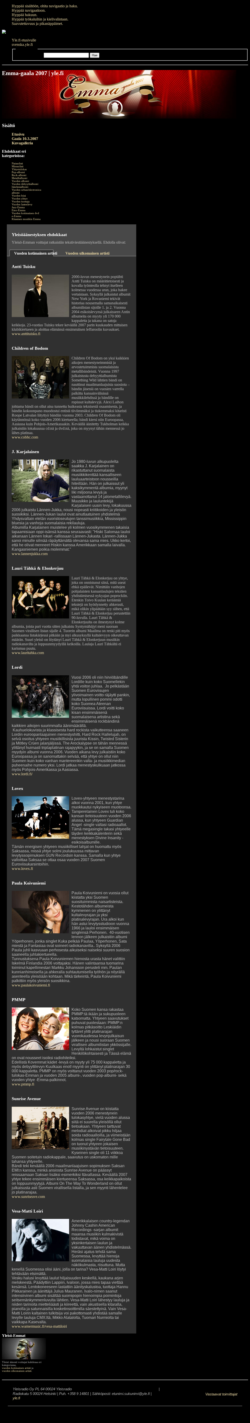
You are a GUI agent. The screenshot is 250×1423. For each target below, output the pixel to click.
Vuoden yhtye (20, 198)
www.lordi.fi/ (22, 774)
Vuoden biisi (19, 195)
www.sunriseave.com (28, 1196)
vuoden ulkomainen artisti (16, 1370)
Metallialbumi (19, 178)
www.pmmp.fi (23, 1084)
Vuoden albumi (20, 180)
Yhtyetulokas (19, 169)
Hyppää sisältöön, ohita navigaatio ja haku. (45, 6)
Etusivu (18, 134)
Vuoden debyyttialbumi (25, 183)
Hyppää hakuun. (24, 15)
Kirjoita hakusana (29, 55)
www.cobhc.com (25, 437)
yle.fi (16, 1398)
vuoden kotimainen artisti (16, 1367)
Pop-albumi (18, 172)
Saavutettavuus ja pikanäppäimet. (37, 23)
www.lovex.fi (22, 868)
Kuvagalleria (22, 143)
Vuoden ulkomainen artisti (87, 253)
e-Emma (16, 216)
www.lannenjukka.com (30, 554)
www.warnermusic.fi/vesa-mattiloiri (39, 1326)
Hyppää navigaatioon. (29, 10)
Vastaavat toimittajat (221, 1394)
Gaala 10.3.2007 (25, 139)
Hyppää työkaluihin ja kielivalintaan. (40, 19)
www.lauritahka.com (28, 653)
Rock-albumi (19, 175)
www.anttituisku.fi (26, 334)
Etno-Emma (18, 210)
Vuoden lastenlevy (22, 204)
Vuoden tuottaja (21, 201)
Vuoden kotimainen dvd (25, 213)
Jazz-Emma (18, 207)
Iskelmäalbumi (20, 186)
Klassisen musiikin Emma (26, 219)
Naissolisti (17, 163)
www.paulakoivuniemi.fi (31, 985)
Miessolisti (17, 166)
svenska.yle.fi (22, 44)
